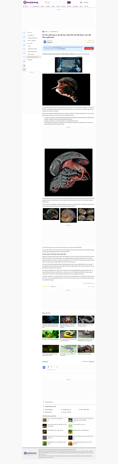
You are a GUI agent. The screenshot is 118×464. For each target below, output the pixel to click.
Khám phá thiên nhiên (50, 406)
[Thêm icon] (48, 367)
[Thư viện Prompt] (24, 37)
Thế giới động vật (54, 31)
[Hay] (92, 40)
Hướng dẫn (53, 449)
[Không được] (88, 40)
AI (30, 6)
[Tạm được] (89, 40)
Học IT (81, 6)
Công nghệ (75, 6)
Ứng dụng (58, 449)
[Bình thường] (91, 40)
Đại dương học (48, 412)
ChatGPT (48, 6)
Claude (42, 6)
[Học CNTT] (24, 53)
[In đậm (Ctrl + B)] (51, 367)
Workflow (69, 6)
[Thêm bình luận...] (71, 370)
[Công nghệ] (24, 49)
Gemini (53, 6)
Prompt (58, 6)
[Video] (24, 61)
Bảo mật (49, 449)
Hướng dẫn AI (36, 6)
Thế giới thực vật (66, 409)
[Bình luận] (88, 42)
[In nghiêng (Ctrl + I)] (54, 367)
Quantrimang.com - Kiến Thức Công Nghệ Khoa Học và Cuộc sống (31, 2)
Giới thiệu (40, 449)
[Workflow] (24, 45)
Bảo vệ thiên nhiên (85, 409)
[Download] (24, 57)
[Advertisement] (59, 19)
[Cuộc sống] (24, 65)
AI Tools (63, 6)
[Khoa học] (24, 69)
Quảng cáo (66, 449)
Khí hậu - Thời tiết (67, 412)
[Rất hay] (93, 40)
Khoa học (46, 31)
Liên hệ (62, 449)
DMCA (74, 449)
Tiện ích (86, 6)
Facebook (70, 449)
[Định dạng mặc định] (57, 367)
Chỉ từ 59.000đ (89, 48)
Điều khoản (45, 449)
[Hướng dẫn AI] (24, 41)
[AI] (24, 33)
